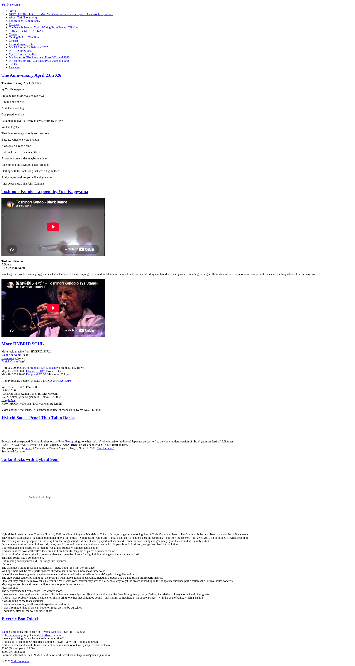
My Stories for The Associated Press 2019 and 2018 (39, 60)
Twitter (13, 64)
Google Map (8, 400)
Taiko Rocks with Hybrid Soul (30, 459)
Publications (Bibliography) (25, 20)
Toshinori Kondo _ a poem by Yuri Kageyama (44, 191)
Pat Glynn (45, 635)
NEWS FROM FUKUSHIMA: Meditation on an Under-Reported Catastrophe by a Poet (61, 14)
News (12, 10)
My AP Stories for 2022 (23, 54)
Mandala (56, 631)
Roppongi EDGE (36, 374)
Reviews (14, 24)
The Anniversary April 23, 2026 (31, 75)
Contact (13, 40)
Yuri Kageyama (10, 4)
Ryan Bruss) (65, 441)
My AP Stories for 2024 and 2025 (28, 47)
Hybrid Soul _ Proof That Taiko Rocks (38, 417)
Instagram (14, 67)
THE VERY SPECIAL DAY (26, 30)
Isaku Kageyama (11, 354)
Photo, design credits (21, 44)
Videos (13, 34)
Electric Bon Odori (19, 618)
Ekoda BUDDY (36, 371)
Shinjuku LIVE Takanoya (45, 367)
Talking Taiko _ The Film (24, 37)
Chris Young (9, 358)
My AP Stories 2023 (21, 50)
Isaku (5, 631)
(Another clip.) (105, 448)
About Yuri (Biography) (23, 17)
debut (28, 448)
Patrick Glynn (9, 361)
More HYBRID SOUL (22, 343)
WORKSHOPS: (62, 380)
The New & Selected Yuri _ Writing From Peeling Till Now (43, 27)
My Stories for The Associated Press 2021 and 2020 (39, 57)
